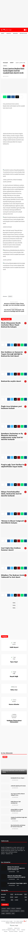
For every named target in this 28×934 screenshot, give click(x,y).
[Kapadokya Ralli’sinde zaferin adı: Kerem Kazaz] (14, 765)
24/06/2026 (12, 871)
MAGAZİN (7, 894)
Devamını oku (9, 853)
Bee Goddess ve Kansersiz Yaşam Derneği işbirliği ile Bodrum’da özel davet (12, 354)
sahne (22, 910)
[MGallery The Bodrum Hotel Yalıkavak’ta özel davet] (14, 585)
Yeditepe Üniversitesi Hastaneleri (14, 721)
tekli (13, 913)
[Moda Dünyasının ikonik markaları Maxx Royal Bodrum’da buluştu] (14, 335)
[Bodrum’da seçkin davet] (14, 389)
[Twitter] (6, 857)
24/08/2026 (15, 780)
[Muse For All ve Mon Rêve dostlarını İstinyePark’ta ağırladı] (3, 876)
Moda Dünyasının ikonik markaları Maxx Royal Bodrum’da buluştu (11, 325)
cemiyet (4, 908)
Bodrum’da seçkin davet (11, 381)
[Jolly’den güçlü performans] (5, 787)
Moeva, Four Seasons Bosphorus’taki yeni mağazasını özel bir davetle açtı (16, 868)
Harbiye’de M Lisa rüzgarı (17, 778)
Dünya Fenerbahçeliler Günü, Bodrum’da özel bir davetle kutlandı (11, 494)
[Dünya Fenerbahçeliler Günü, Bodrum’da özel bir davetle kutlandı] (14, 504)
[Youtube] (9, 857)
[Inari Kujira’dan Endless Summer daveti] (14, 558)
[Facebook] (2, 857)
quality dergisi (5, 910)
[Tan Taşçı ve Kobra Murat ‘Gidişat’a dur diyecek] (5, 795)
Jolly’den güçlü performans (18, 785)
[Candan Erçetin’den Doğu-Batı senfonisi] (5, 819)
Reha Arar (14, 690)
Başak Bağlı (14, 676)
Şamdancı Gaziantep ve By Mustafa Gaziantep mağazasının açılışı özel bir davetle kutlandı (12, 436)
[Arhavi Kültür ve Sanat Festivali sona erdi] (5, 811)
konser (13, 908)
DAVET (5, 65)
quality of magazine (14, 910)
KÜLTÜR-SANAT (21, 894)
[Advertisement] (14, 14)
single (3, 913)
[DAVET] (23, 66)
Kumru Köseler (14, 704)
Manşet (7, 897)
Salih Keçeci (14, 647)
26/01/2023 (5, 76)
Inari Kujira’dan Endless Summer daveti (11, 549)
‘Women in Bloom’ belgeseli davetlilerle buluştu (12, 522)
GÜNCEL (5, 756)
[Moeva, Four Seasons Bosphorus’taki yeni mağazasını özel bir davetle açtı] (3, 868)
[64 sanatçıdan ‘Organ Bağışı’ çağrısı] (3, 884)
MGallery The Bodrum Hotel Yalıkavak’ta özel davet (12, 576)
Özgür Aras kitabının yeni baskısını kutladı (11, 407)
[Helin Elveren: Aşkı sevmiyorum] (5, 803)
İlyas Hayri (14, 662)
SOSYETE (8, 913)
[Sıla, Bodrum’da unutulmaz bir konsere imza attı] (5, 827)
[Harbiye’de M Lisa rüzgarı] (5, 779)
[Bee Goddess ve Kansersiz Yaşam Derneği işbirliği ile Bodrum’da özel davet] (14, 364)
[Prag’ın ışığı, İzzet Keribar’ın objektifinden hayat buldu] (14, 474)
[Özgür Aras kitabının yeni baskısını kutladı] (14, 416)
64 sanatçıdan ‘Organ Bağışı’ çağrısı (17, 883)
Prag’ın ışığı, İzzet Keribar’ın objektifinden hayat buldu (12, 466)
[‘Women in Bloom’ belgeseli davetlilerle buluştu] (14, 531)
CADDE (21, 900)
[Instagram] (12, 857)
